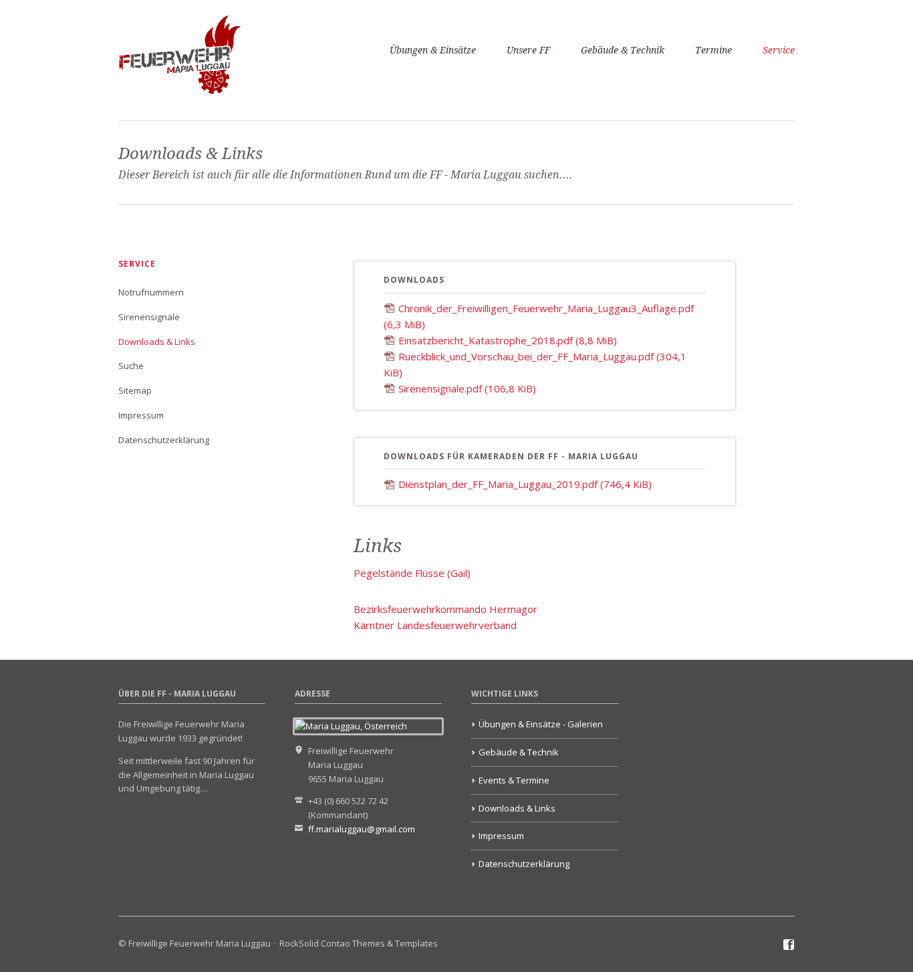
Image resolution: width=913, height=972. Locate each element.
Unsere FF (528, 50)
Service (779, 50)
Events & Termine (514, 780)
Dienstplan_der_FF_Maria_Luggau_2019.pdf (525, 484)
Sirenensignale (149, 317)
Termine (713, 50)
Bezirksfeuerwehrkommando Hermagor (445, 609)
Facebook (789, 945)
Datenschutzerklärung (163, 440)
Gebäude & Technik (622, 50)
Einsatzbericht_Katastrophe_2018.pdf (507, 340)
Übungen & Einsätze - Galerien (541, 724)
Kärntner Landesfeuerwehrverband (435, 625)
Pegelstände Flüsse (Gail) (412, 573)
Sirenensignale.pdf (467, 388)
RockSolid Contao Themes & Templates (358, 943)
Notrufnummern (151, 292)
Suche (131, 366)
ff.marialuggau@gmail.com (361, 829)
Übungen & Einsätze (433, 50)
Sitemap (135, 390)
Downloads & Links (156, 342)
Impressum (141, 415)
